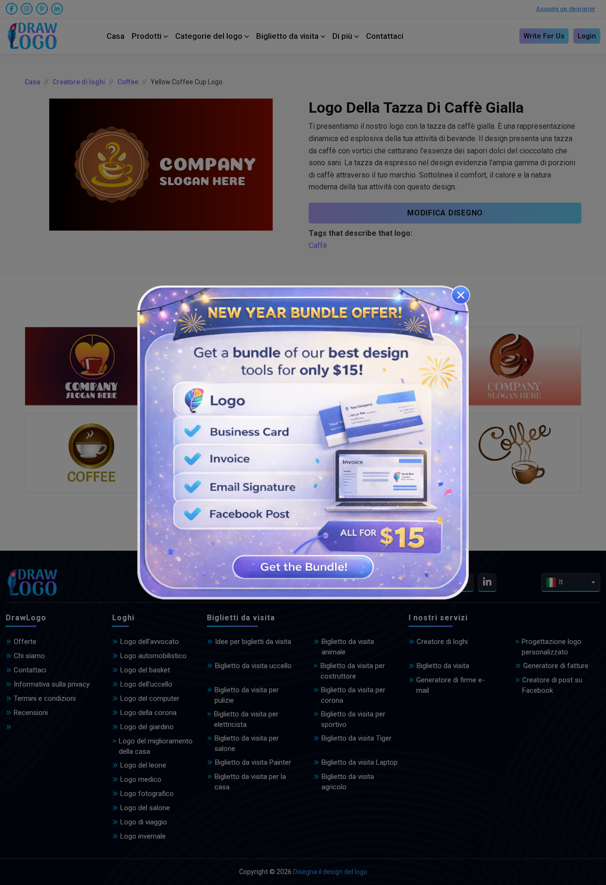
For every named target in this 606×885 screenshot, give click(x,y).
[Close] (460, 295)
